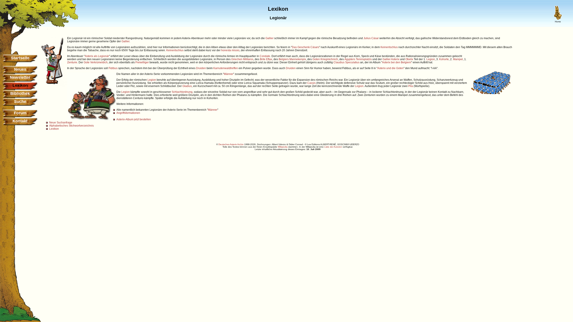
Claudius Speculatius (346, 62)
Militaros (248, 59)
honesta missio (230, 50)
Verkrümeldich (99, 62)
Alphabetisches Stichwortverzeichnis (71, 125)
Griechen (236, 59)
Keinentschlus (389, 47)
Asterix (395, 59)
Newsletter (20, 77)
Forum (20, 113)
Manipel (458, 59)
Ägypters (349, 59)
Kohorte (444, 59)
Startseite (20, 58)
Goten (316, 59)
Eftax (269, 59)
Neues (20, 69)
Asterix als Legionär (97, 56)
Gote (87, 62)
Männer (228, 74)
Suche (20, 101)
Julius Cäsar (371, 38)
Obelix (409, 59)
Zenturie (72, 62)
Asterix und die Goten (390, 68)
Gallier (269, 38)
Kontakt (20, 121)
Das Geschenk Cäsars (305, 47)
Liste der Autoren (333, 147)
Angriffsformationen (128, 112)
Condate (265, 56)
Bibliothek (20, 93)
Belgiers (284, 59)
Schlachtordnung (182, 91)
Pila (410, 86)
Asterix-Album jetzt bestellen (133, 119)
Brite (262, 59)
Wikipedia (283, 147)
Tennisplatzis (364, 59)
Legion (430, 59)
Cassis (311, 83)
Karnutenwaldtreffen (225, 68)
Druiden (201, 68)
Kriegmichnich (329, 59)
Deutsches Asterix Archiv (231, 144)
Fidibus (113, 68)
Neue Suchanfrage (60, 122)
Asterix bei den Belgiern (396, 62)
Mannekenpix (297, 59)
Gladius (187, 86)
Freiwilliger (142, 62)
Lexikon (54, 128)
